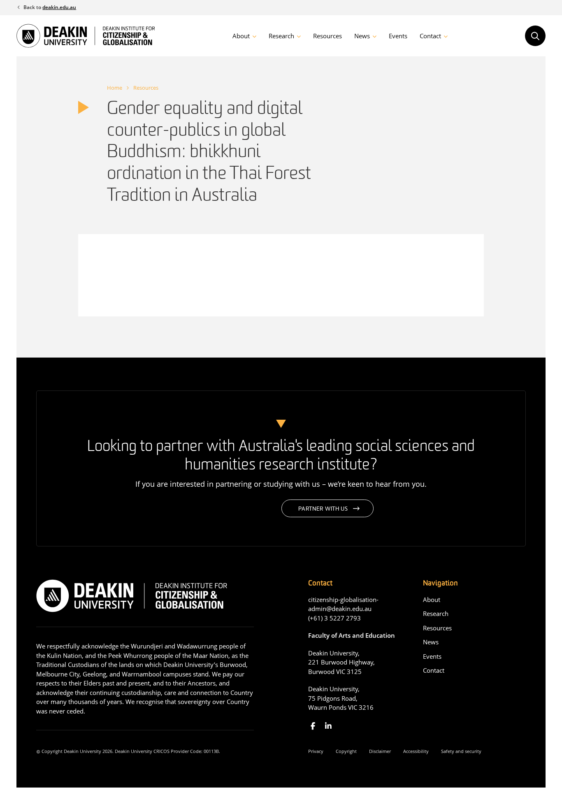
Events (398, 36)
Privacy (315, 751)
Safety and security (461, 751)
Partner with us (323, 509)
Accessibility (416, 751)
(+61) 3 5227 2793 (334, 618)
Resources (327, 36)
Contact (430, 36)
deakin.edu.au (59, 7)
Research (281, 36)
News (362, 36)
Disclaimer (380, 751)
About (241, 36)
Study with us (226, 509)
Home (114, 87)
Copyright (346, 751)
